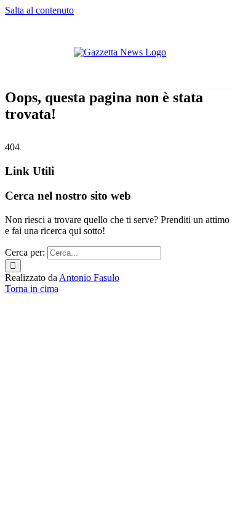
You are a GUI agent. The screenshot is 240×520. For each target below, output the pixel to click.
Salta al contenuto (39, 10)
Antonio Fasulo (89, 277)
